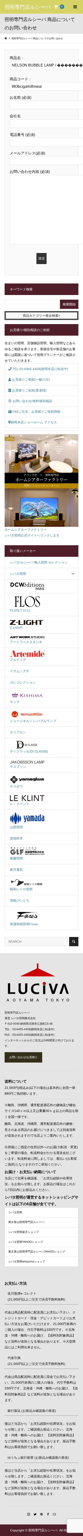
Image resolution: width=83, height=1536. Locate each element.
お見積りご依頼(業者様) (29, 390)
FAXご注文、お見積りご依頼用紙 (36, 411)
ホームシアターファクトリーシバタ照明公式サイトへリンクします (32, 532)
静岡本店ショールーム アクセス (34, 422)
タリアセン (18, 732)
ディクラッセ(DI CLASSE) (29, 751)
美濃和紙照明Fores (24, 924)
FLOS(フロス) (20, 610)
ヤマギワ (16, 786)
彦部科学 (16, 838)
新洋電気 (16, 869)
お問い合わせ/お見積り (23, 1057)
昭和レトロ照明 (21, 889)
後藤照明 (16, 858)
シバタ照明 (18, 573)
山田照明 (16, 827)
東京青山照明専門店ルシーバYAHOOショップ (36, 1251)
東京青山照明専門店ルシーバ (26, 1222)
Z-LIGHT (16, 627)
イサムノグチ (19, 671)
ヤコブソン (18, 766)
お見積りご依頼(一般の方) (30, 379)
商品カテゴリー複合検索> (41, 315)
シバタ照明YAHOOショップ (25, 1242)
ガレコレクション (23, 682)
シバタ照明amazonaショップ (26, 1261)
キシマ (15, 702)
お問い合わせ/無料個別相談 (32, 401)
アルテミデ (18, 660)
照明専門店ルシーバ (28, 6)
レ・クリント (19, 804)
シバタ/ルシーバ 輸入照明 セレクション (39, 562)
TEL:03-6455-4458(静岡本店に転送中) (40, 369)
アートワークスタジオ (26, 642)
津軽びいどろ (19, 900)
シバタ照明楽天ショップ (23, 1232)
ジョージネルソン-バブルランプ (33, 721)
